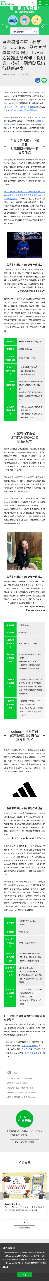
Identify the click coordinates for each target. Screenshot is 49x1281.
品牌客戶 (11, 1083)
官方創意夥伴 (26, 1078)
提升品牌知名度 (14, 1097)
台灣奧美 (39, 121)
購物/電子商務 (27, 1087)
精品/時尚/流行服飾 (16, 1092)
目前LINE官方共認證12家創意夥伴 (23, 110)
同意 (24, 1274)
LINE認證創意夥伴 (33, 1052)
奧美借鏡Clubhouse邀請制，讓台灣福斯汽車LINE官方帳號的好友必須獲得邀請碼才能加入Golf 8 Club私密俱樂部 (24, 195)
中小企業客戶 (23, 1083)
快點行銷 (14, 124)
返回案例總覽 (24, 1227)
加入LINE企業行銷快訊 (24, 1142)
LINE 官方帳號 (32, 1092)
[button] (21, 1222)
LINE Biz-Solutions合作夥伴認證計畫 (19, 106)
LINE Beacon (29, 1097)
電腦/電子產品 (14, 1087)
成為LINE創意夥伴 (29, 1045)
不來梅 (6, 124)
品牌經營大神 (13, 1078)
